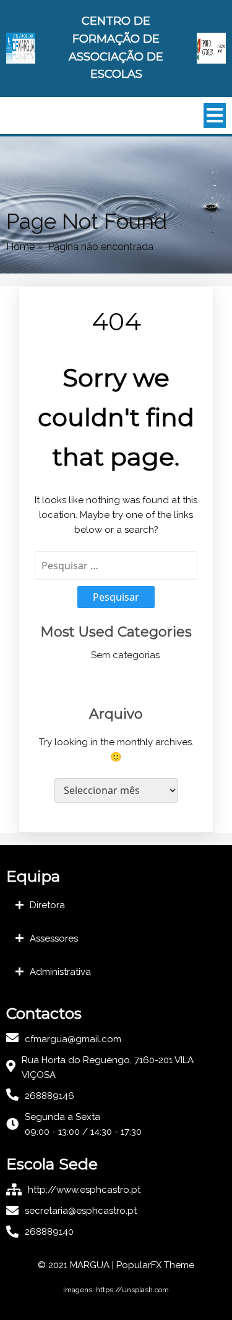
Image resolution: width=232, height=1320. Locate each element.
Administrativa (60, 971)
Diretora (47, 905)
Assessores (54, 938)
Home (20, 247)
